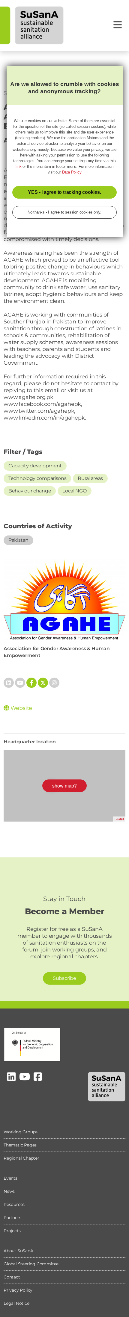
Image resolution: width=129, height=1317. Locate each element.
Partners (12, 1217)
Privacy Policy (18, 1290)
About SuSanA (18, 1250)
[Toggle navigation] (117, 25)
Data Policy (72, 172)
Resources (14, 1204)
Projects (12, 1230)
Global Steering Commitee (31, 1264)
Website (20, 708)
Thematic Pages (20, 1145)
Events (10, 1178)
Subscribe (64, 978)
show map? (64, 785)
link (18, 166)
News (9, 1191)
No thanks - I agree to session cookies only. (64, 212)
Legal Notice (16, 1303)
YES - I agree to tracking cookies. (64, 192)
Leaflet (119, 818)
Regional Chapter (21, 1158)
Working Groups (21, 1132)
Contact (12, 1277)
